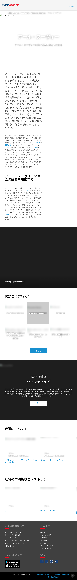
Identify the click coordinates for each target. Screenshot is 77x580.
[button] (68, 5)
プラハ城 (35, 147)
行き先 (42, 532)
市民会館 (8, 145)
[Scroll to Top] (73, 576)
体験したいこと (13, 13)
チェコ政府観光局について (14, 532)
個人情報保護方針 (43, 574)
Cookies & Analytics (61, 574)
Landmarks (25, 13)
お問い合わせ (9, 546)
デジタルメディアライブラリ (15, 543)
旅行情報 (43, 540)
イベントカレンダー (47, 546)
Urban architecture (38, 13)
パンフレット (45, 543)
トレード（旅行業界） (13, 535)
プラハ (37, 143)
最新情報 (43, 538)
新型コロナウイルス (47, 548)
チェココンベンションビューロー (17, 540)
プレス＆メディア (11, 538)
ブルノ (28, 191)
